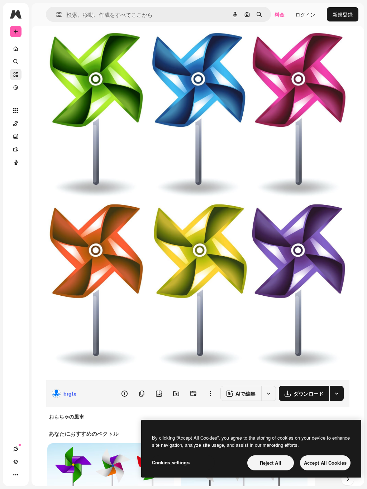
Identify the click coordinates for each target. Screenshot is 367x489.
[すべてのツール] (16, 110)
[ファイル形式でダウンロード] (336, 393)
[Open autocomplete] (56, 14)
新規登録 (343, 14)
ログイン (305, 14)
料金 (280, 14)
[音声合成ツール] (16, 162)
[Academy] (16, 462)
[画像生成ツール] (16, 136)
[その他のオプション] (210, 393)
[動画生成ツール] (16, 149)
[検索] (16, 61)
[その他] (16, 474)
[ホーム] (16, 48)
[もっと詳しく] (16, 87)
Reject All (270, 462)
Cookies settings (171, 462)
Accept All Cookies (325, 462)
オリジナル (95, 42)
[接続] (16, 449)
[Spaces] (16, 123)
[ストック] (16, 74)
